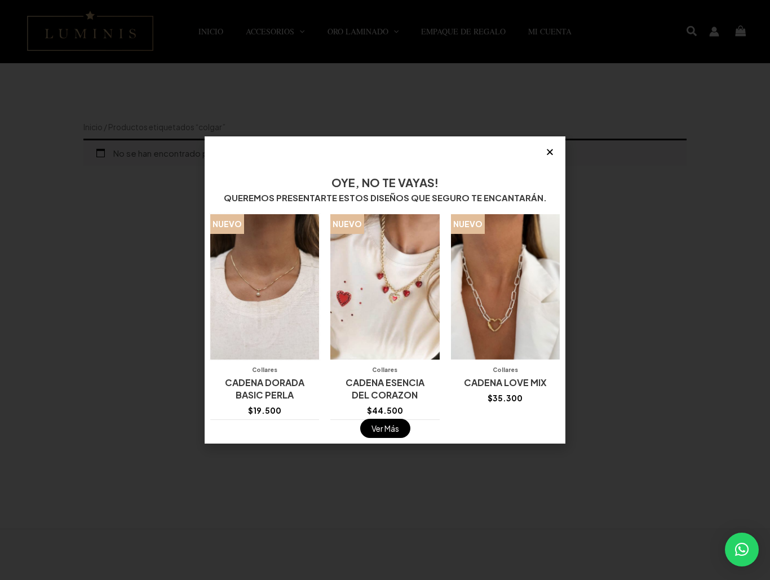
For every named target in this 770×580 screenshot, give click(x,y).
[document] (385, 290)
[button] (742, 549)
